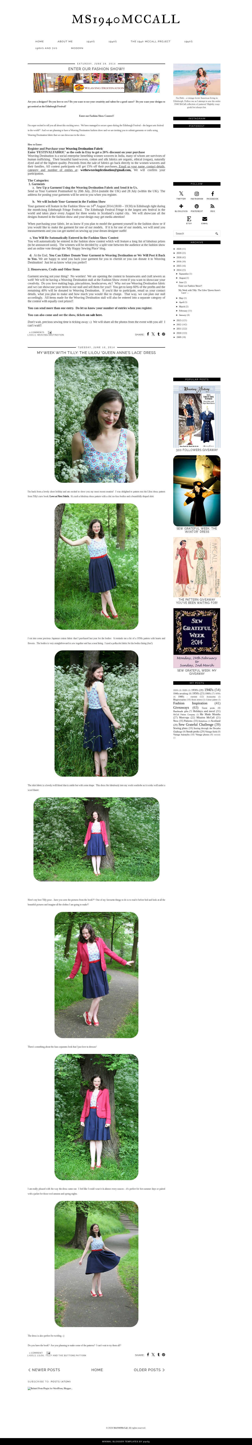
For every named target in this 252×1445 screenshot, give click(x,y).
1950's (195, 693)
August (182, 278)
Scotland (215, 720)
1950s (188, 41)
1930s (91, 41)
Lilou (40, 1355)
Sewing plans (180, 728)
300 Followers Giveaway (197, 450)
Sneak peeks (192, 731)
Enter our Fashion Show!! (96, 69)
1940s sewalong (180, 693)
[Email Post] (49, 332)
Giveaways (181, 707)
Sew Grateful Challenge (196, 724)
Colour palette (212, 700)
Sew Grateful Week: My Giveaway (197, 672)
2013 (179, 320)
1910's (175, 690)
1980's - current (187, 696)
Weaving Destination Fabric (84, 148)
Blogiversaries (179, 699)
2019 (179, 253)
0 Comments (36, 332)
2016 (179, 261)
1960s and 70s (46, 48)
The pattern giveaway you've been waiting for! (197, 601)
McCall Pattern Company (184, 714)
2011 (179, 328)
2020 (179, 249)
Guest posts (208, 708)
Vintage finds (211, 731)
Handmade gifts (180, 711)
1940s (113, 41)
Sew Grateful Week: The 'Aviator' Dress (197, 530)
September (184, 274)
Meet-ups (184, 717)
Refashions (203, 721)
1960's (208, 693)
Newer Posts (46, 1370)
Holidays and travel (204, 711)
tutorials (217, 735)
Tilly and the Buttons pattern (65, 1355)
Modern (77, 48)
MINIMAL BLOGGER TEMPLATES (120, 1441)
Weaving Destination (50, 335)
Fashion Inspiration (190, 703)
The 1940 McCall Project (151, 41)
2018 (179, 257)
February (183, 311)
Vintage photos (202, 734)
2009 (179, 337)
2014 (179, 270)
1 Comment (36, 1353)
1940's (208, 690)
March (182, 306)
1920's (184, 690)
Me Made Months (210, 714)
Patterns (188, 720)
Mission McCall (205, 717)
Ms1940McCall (126, 19)
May (181, 298)
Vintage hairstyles (181, 734)
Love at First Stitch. (59, 496)
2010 (179, 333)
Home (39, 41)
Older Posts (147, 1370)
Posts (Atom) (61, 1381)
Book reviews (197, 700)
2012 (179, 324)
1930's (194, 690)
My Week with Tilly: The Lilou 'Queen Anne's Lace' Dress (96, 353)
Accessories (211, 697)
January (182, 315)
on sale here (94, 315)
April (181, 302)
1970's (217, 693)
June (181, 282)
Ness (175, 720)
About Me (65, 41)
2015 (179, 266)
